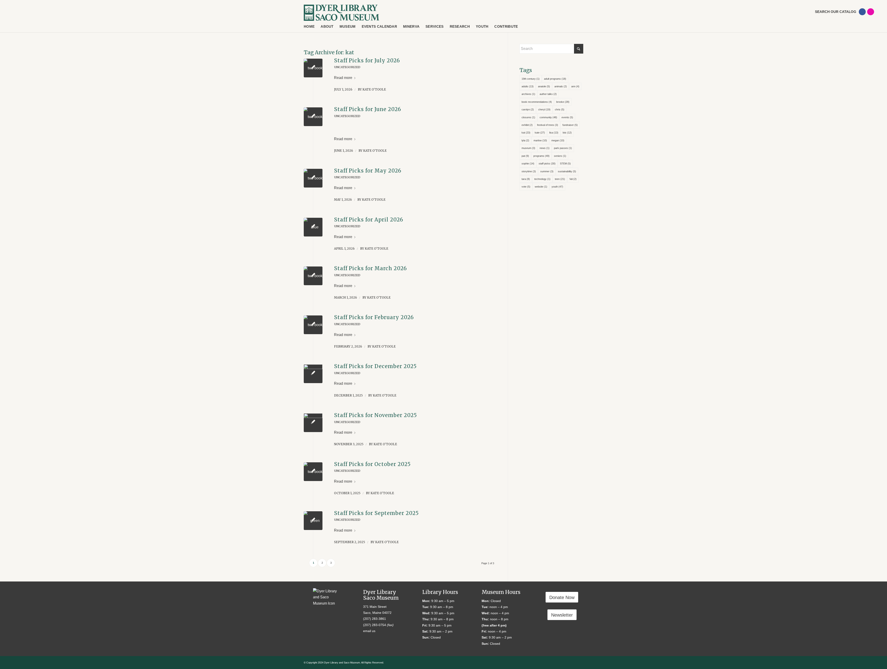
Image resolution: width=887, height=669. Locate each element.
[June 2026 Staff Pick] (313, 116)
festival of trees (547, 125)
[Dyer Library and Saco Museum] (341, 13)
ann (575, 86)
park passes (563, 148)
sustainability (567, 171)
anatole (544, 86)
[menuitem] (832, 12)
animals (560, 86)
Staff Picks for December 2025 (375, 366)
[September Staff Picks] (313, 520)
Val (573, 179)
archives (528, 94)
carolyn (528, 109)
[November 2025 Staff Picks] (313, 422)
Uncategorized (347, 67)
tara (526, 179)
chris (559, 109)
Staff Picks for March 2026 (370, 268)
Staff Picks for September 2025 (376, 513)
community (548, 117)
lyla (525, 140)
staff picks (547, 163)
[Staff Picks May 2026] (313, 178)
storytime (529, 171)
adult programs (555, 78)
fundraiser (570, 125)
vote (526, 186)
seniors (560, 155)
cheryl (544, 109)
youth (557, 186)
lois (567, 132)
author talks (548, 94)
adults (528, 86)
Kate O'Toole (374, 89)
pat (525, 155)
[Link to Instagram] (870, 11)
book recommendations (537, 101)
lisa (553, 132)
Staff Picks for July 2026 (367, 60)
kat (526, 132)
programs (541, 155)
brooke (562, 101)
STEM (565, 163)
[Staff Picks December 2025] (313, 275)
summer (546, 171)
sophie (528, 163)
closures (528, 117)
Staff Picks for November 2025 (375, 415)
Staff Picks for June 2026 (367, 109)
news (545, 148)
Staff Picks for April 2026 (368, 219)
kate (540, 132)
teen (560, 179)
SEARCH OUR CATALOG (835, 12)
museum (528, 148)
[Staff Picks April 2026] (313, 227)
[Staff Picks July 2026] (313, 68)
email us (369, 631)
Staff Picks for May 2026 (367, 170)
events (567, 117)
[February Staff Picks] (313, 324)
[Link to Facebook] (862, 11)
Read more (343, 78)
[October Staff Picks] (313, 471)
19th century (531, 78)
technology (542, 179)
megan (557, 140)
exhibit (527, 125)
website (541, 186)
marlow (540, 140)
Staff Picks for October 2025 (372, 464)
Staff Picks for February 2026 (374, 317)
